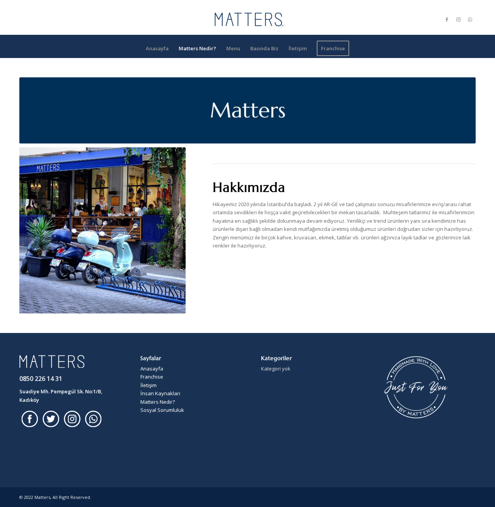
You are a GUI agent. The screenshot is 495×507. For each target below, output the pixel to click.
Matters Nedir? (157, 401)
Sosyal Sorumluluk (162, 409)
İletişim (148, 385)
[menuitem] (157, 48)
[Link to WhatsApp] (470, 19)
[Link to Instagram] (458, 19)
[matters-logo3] (247, 19)
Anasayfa (151, 368)
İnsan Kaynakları (160, 393)
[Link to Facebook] (446, 19)
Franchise (151, 376)
